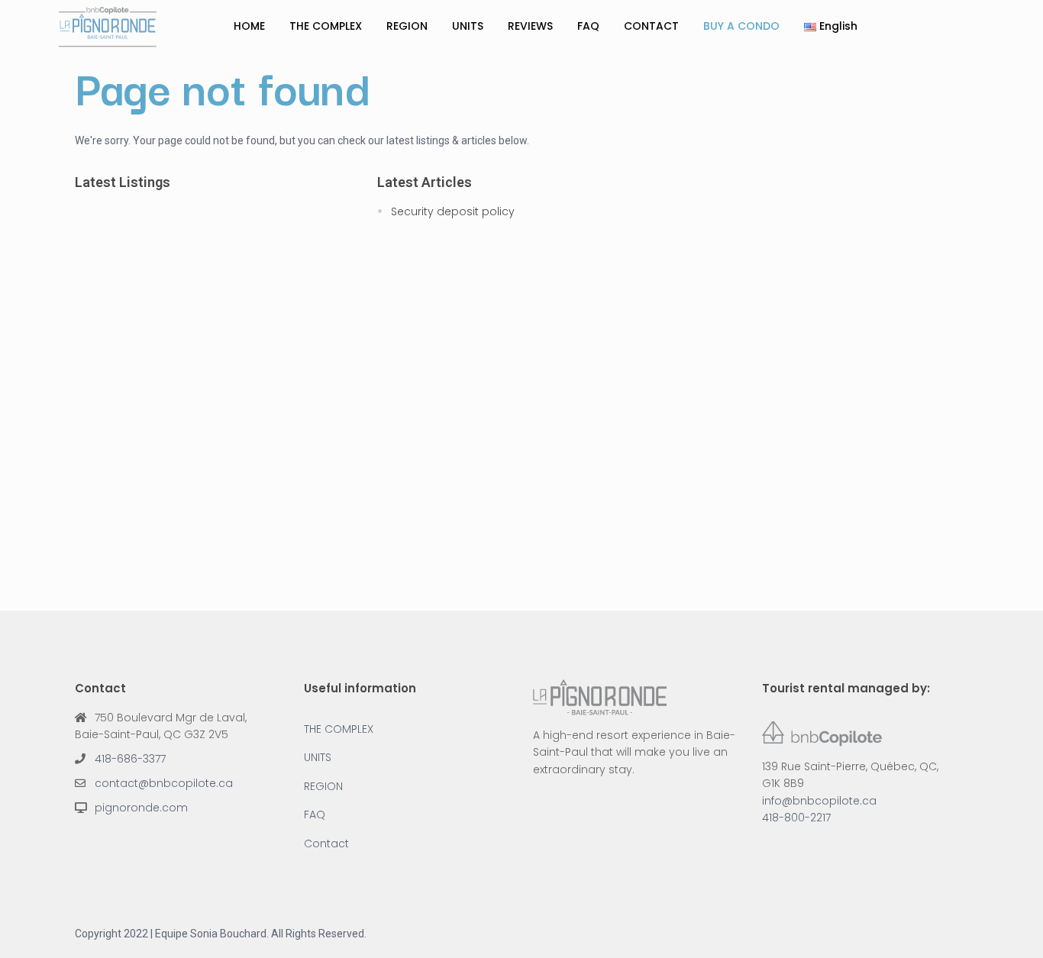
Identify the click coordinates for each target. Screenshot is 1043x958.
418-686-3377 (130, 758)
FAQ (588, 26)
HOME (249, 26)
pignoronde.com (141, 807)
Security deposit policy (453, 211)
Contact (326, 843)
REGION (407, 26)
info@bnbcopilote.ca (819, 800)
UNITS (467, 26)
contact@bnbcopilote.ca (164, 783)
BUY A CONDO (741, 26)
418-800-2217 (796, 817)
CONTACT (651, 26)
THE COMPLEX (325, 26)
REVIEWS (530, 26)
